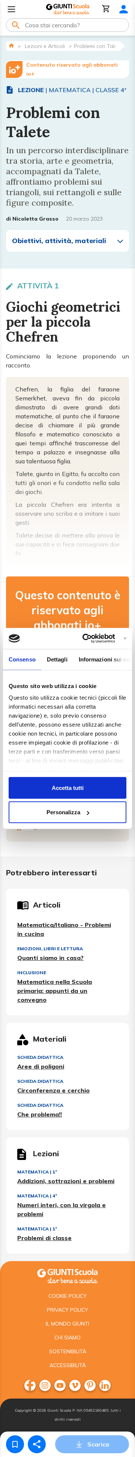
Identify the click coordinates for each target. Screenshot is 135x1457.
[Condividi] (37, 1444)
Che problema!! (39, 1114)
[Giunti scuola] (67, 1275)
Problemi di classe (44, 1238)
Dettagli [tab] (57, 659)
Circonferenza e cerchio (53, 1090)
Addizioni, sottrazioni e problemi (65, 1181)
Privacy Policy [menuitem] (67, 1309)
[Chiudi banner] (125, 638)
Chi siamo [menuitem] (67, 1337)
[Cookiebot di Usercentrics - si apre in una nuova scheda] (85, 638)
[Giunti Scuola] (68, 9)
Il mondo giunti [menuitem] (67, 1323)
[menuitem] (30, 1385)
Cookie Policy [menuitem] (67, 1296)
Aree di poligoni (40, 1066)
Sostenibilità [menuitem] (67, 1351)
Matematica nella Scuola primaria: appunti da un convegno (54, 990)
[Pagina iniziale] (11, 45)
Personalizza (63, 812)
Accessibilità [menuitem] (68, 1365)
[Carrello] (106, 9)
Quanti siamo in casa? (50, 957)
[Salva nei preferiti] (15, 1444)
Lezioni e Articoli (45, 46)
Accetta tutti (68, 787)
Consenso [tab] (22, 659)
